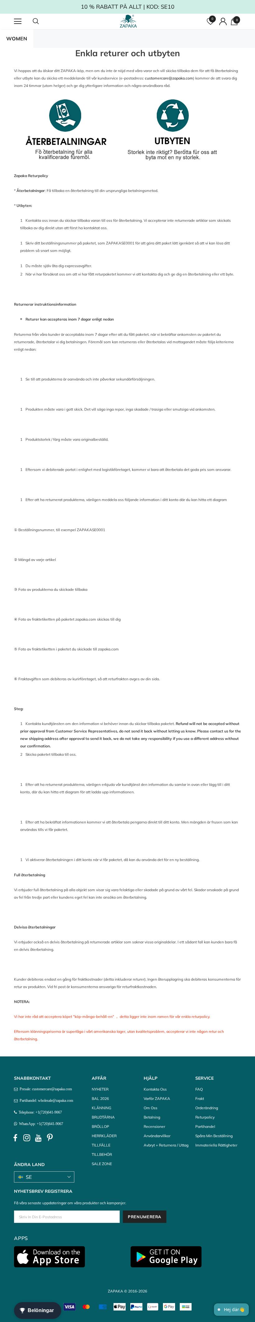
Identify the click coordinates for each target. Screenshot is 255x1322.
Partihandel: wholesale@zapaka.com (45, 1100)
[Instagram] (26, 1137)
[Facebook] (15, 1137)
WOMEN (16, 38)
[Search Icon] (42, 21)
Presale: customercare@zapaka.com (45, 1089)
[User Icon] (223, 21)
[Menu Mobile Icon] (17, 21)
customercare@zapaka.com (169, 78)
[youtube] (38, 1137)
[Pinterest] (49, 1137)
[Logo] (128, 21)
